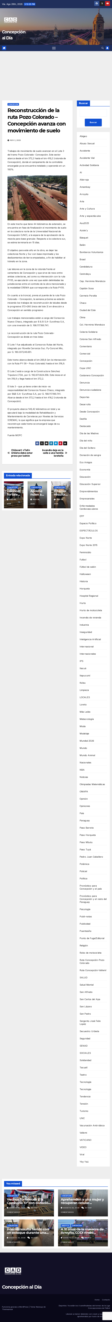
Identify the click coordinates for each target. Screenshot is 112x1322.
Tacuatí (83, 1067)
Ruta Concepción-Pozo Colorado (92, 961)
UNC (82, 1118)
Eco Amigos (86, 462)
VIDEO (83, 1147)
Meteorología (87, 719)
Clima (82, 317)
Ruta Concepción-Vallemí (93, 970)
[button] (102, 48)
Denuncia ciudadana (90, 390)
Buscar (83, 103)
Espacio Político (88, 523)
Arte (82, 201)
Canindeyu (85, 274)
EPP (82, 516)
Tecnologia (85, 1089)
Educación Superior (90, 484)
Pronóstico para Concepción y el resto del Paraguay (93, 899)
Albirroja (84, 179)
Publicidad (85, 923)
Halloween (85, 574)
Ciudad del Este (88, 310)
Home (97, 1300)
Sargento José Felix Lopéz (90, 1022)
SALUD (84, 977)
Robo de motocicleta (90, 952)
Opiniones (85, 806)
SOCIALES (85, 1053)
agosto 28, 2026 (17, 1208)
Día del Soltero (87, 448)
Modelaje (84, 733)
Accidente (85, 150)
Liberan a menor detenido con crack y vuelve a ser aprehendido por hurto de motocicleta (88, 1315)
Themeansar (7, 1309)
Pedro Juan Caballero (91, 856)
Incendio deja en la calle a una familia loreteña (53, 453)
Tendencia (85, 1096)
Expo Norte (86, 537)
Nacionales (85, 762)
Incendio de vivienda (90, 617)
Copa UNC (85, 368)
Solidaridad (85, 1060)
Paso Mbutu (86, 842)
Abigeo (83, 136)
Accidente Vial (87, 158)
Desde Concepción (90, 411)
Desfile (83, 419)
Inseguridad (86, 632)
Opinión (84, 798)
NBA (82, 769)
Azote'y (84, 230)
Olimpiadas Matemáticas (92, 784)
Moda (83, 726)
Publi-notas (86, 916)
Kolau (83, 682)
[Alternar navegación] (54, 48)
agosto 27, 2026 (71, 1238)
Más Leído (85, 711)
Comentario (86, 346)
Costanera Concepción (92, 375)
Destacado (85, 426)
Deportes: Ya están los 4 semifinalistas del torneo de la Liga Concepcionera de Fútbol (84, 1306)
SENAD (84, 1045)
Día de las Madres (89, 433)
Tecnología (85, 1082)
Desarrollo (85, 404)
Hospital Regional (89, 595)
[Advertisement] (56, 72)
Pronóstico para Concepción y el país (91, 887)
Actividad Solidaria (89, 165)
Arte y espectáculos (90, 216)
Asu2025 (84, 223)
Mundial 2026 (87, 740)
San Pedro (85, 1013)
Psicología (85, 909)
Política (83, 878)
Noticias (84, 777)
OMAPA (84, 791)
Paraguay (85, 820)
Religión (84, 945)
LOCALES (85, 697)
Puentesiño (86, 931)
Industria (84, 624)
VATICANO (86, 1140)
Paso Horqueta (88, 835)
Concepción (13, 104)
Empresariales (87, 498)
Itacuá (83, 668)
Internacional (87, 646)
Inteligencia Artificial (90, 639)
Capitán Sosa (87, 288)
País (82, 813)
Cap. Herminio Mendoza (92, 281)
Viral (82, 1154)
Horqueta (85, 588)
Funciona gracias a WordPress (15, 1307)
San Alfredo (86, 992)
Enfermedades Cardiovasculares (89, 507)
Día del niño (86, 440)
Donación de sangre (90, 455)
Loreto (83, 704)
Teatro (83, 1074)
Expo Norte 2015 (89, 545)
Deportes (84, 397)
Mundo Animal (87, 755)
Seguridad (85, 1038)
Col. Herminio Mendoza (92, 324)
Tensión (84, 1103)
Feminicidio (85, 552)
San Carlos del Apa (90, 999)
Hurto (83, 603)
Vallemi (83, 1132)
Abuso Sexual (87, 143)
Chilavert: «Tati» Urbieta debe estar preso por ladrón (22, 453)
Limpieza (84, 690)
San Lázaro (86, 1006)
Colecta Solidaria (88, 332)
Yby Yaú (84, 1161)
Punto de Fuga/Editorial (92, 938)
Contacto (106, 1300)
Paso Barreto (87, 827)
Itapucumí (85, 675)
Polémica (84, 864)
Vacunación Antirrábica (92, 1125)
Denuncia (85, 382)
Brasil (83, 259)
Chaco (83, 303)
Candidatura (86, 266)
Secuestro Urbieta (89, 1031)
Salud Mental (87, 984)
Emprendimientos (89, 491)
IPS (81, 661)
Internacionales (88, 653)
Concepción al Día (22, 1287)
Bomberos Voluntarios (91, 252)
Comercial (85, 353)
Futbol (83, 559)
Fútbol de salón (88, 566)
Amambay (85, 187)
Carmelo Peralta (88, 295)
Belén (83, 245)
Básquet (84, 237)
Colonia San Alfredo (90, 339)
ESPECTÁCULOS (89, 530)
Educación (85, 476)
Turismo (84, 1111)
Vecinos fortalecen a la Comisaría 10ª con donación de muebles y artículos (28, 1202)
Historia (84, 581)
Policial (83, 871)
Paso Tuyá (85, 849)
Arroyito (84, 194)
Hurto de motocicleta (91, 610)
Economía (85, 469)
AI (81, 172)
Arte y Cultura (87, 208)
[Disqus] (37, 551)
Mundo (83, 748)
